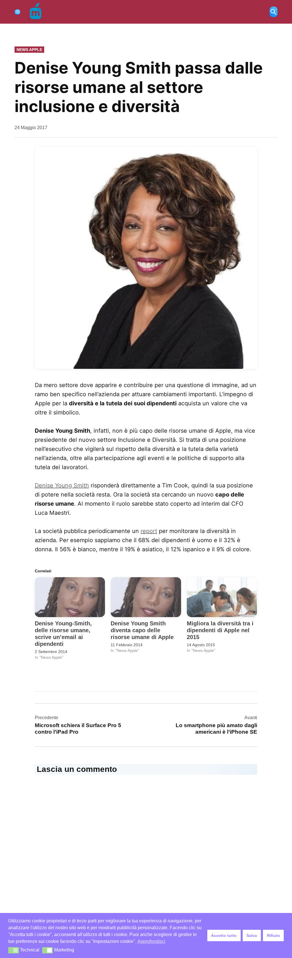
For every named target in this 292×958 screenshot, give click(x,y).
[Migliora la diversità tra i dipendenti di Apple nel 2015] (222, 597)
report (149, 531)
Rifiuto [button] (273, 935)
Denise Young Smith (62, 485)
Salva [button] (251, 935)
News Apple (29, 49)
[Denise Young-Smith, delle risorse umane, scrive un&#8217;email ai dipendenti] (70, 597)
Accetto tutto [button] (224, 935)
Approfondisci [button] (151, 941)
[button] (146, 258)
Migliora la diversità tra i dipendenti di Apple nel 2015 (220, 630)
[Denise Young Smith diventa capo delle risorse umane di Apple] (146, 597)
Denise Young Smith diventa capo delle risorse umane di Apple (142, 630)
